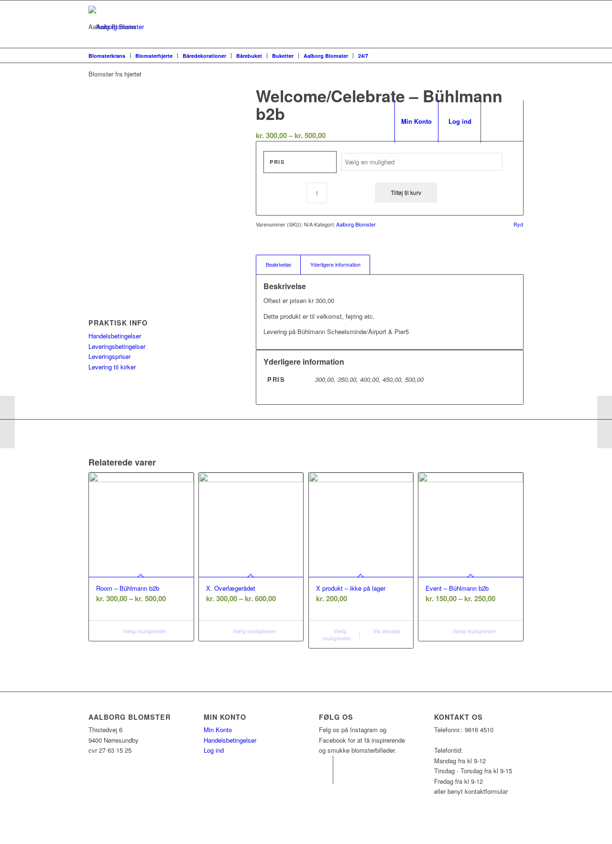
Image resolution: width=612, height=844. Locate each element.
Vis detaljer (386, 631)
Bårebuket (249, 55)
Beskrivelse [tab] (278, 264)
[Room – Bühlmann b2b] (7, 422)
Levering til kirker (112, 366)
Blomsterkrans (106, 55)
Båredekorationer (204, 55)
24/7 (363, 55)
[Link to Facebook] (326, 777)
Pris (277, 161)
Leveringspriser (109, 356)
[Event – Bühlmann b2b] (604, 422)
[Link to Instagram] (326, 763)
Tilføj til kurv (406, 192)
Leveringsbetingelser (116, 346)
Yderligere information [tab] (335, 264)
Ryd (518, 224)
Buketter (283, 55)
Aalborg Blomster (326, 55)
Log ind (214, 750)
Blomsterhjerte (154, 55)
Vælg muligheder (143, 631)
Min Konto (218, 729)
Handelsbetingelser (114, 335)
